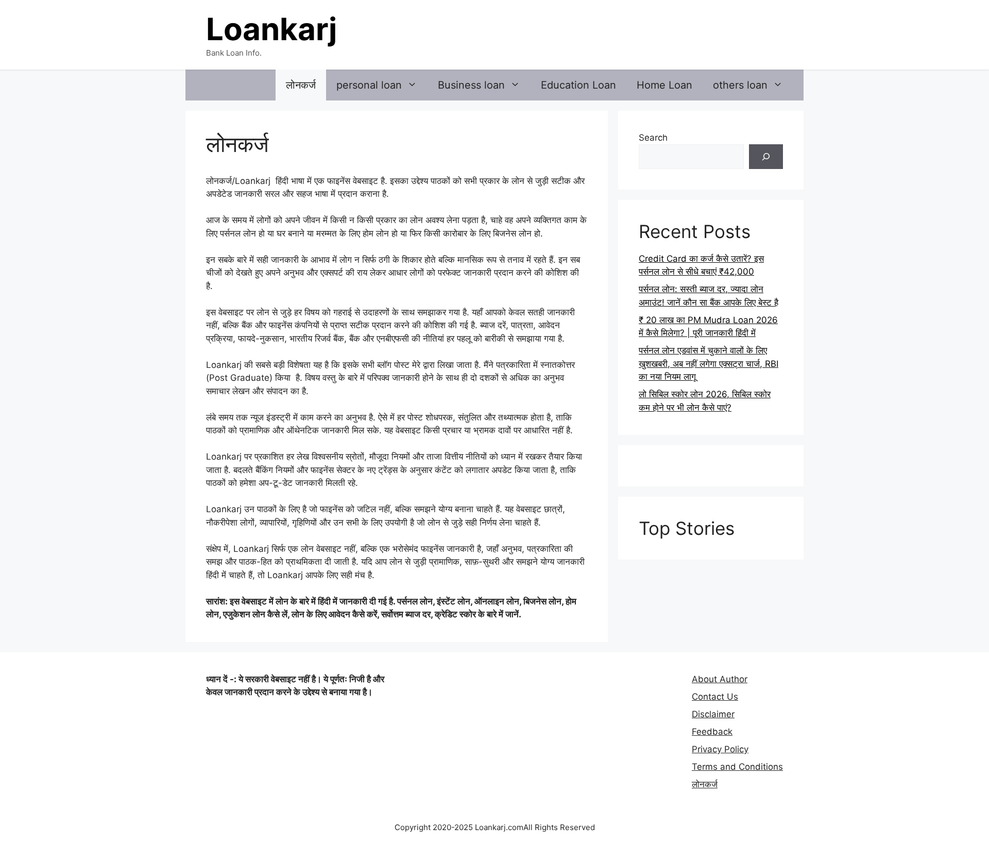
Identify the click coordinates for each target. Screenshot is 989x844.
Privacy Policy (720, 749)
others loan (740, 85)
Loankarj (271, 28)
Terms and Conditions (737, 767)
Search (653, 137)
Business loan (471, 85)
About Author (719, 679)
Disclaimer (713, 714)
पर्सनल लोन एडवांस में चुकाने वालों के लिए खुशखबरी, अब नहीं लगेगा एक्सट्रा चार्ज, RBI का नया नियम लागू (708, 363)
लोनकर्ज (301, 85)
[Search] (766, 156)
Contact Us (715, 696)
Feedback (712, 732)
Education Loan (578, 85)
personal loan (369, 85)
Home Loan (664, 85)
